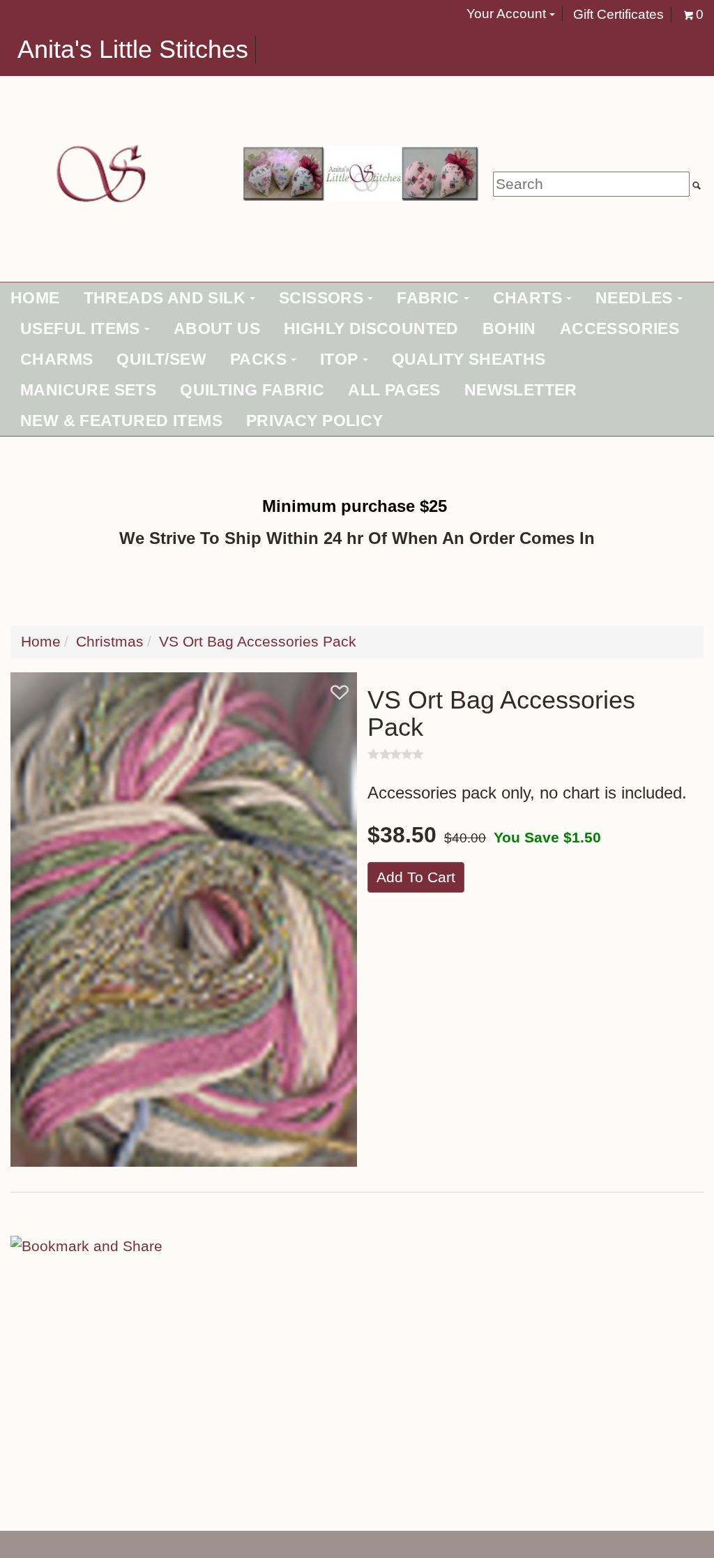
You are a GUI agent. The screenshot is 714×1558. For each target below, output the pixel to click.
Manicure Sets (88, 390)
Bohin (509, 328)
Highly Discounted (371, 328)
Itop (339, 359)
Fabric (428, 298)
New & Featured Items (121, 420)
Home (35, 298)
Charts (527, 298)
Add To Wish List (339, 692)
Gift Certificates (618, 14)
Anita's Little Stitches (132, 49)
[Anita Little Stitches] (97, 172)
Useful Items (80, 328)
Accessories (619, 328)
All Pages (394, 390)
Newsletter (520, 390)
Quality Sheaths (469, 359)
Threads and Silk (164, 298)
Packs (258, 359)
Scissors (321, 298)
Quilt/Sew (161, 359)
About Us (217, 328)
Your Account (507, 13)
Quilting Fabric (252, 390)
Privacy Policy (314, 420)
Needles (634, 298)
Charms (56, 359)
